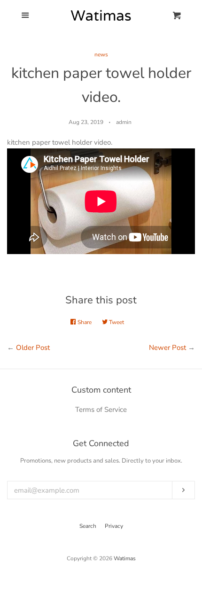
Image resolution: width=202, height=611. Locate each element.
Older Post (33, 347)
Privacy (114, 526)
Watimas (125, 558)
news (101, 54)
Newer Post (167, 347)
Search (87, 526)
